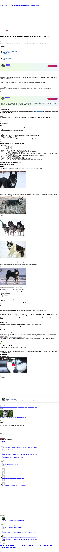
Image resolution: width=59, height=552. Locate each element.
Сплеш (5, 55)
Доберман (7, 21)
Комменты (3, 442)
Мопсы (7, 11)
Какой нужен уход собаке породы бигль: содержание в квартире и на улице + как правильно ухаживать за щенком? (19, 449)
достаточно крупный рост (12, 133)
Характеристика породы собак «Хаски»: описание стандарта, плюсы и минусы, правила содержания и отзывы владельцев (18, 407)
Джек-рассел (8, 14)
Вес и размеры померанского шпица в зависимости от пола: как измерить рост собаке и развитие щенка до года (18, 532)
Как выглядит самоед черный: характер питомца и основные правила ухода (13, 520)
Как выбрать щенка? (5, 60)
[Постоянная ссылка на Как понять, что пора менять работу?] (2, 461)
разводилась (5, 78)
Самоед (7, 28)
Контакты (3, 2)
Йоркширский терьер (9, 9)
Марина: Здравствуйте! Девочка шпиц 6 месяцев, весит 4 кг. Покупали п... (13, 474)
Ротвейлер (7, 15)
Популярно (3, 441)
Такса (7, 19)
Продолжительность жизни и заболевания (9, 57)
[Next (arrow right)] (1, 551)
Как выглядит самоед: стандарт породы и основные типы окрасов (12, 527)
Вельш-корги (8, 23)
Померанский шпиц (9, 27)
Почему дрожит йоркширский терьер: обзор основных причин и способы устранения (14, 534)
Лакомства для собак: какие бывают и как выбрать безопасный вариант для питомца (14, 459)
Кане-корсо (8, 10)
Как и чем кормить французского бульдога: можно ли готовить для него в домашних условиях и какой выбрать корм (19, 447)
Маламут (7, 25)
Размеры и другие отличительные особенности (9, 51)
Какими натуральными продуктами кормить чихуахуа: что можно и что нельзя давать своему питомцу (17, 404)
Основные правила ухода (6, 58)
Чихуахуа (7, 16)
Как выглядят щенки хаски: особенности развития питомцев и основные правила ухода (13, 417)
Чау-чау (7, 31)
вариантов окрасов (48, 93)
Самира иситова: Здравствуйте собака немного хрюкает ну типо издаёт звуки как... (14, 485)
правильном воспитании (39, 111)
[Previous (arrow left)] (0, 551)
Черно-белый (6, 54)
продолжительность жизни (8, 289)
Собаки (3, 7)
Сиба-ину (7, 29)
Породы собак (6, 8)
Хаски (7, 30)
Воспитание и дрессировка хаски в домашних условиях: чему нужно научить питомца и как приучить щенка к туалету (19, 454)
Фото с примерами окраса (6, 52)
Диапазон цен (4, 59)
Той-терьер (8, 20)
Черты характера (5, 49)
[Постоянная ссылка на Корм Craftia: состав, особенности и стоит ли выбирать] (2, 463)
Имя (1, 433)
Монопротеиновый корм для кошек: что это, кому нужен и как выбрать (12, 457)
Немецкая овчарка (9, 18)
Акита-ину (8, 17)
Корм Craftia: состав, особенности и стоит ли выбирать (10, 464)
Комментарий (2, 431)
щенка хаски (9, 331)
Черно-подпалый (7, 56)
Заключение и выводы (6, 61)
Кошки (3, 32)
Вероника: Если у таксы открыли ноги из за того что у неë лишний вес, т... (13, 481)
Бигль (7, 13)
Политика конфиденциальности (6, 4)
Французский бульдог (10, 12)
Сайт (1, 436)
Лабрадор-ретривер (9, 24)
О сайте (3, 3)
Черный (5, 53)
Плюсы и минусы (5, 50)
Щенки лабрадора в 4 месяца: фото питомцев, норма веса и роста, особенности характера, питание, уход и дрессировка (19, 522)
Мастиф (7, 26)
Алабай (7, 22)
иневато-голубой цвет (22, 43)
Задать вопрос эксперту (52, 98)
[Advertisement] (18, 387)
